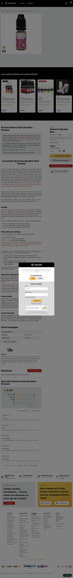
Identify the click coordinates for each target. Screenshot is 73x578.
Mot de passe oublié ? (36, 303)
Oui (32, 278)
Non (40, 278)
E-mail (26, 286)
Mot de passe (28, 292)
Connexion (36, 300)
